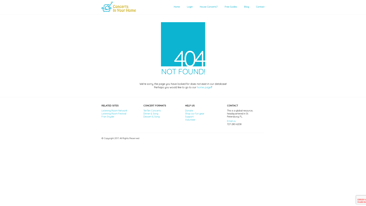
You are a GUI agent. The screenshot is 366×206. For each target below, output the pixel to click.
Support (189, 116)
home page (204, 87)
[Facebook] (240, 138)
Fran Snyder (108, 116)
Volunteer (190, 119)
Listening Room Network (114, 110)
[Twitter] (247, 138)
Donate (189, 110)
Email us (231, 121)
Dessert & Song (151, 116)
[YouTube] (261, 138)
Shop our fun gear (194, 113)
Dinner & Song (150, 113)
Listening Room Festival (114, 113)
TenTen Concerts (152, 110)
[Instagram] (254, 138)
